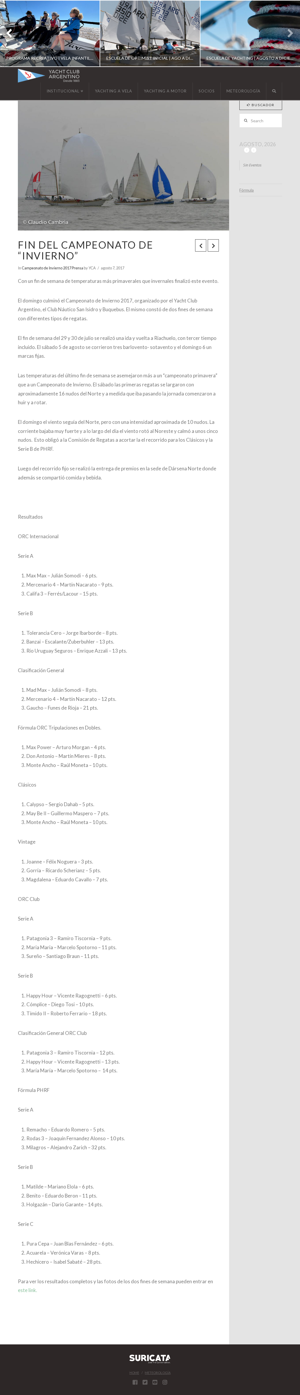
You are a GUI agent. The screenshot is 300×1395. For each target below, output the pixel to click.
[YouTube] (155, 1382)
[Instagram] (165, 1382)
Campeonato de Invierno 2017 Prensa (52, 268)
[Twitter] (145, 1382)
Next (287, 33)
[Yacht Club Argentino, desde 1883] (48, 75)
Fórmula (246, 190)
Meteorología (158, 1373)
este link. (27, 1290)
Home (134, 1373)
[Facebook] (135, 1382)
